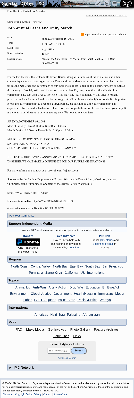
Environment (19, 293)
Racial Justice (87, 300)
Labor (27, 300)
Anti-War (37, 21)
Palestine (73, 314)
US (82, 272)
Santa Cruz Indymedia (18, 21)
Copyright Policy (23, 394)
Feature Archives (106, 329)
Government (62, 293)
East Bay (76, 266)
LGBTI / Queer (45, 300)
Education (93, 287)
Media (119, 293)
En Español (110, 287)
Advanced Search (67, 358)
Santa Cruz (53, 272)
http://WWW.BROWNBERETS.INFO (28, 193)
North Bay (60, 266)
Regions (15, 259)
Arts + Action (58, 287)
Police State (66, 300)
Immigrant (105, 293)
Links (77, 336)
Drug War (76, 287)
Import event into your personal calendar (106, 34)
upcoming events (103, 243)
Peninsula (36, 272)
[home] (30, 4)
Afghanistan (91, 314)
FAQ (19, 329)
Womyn (105, 300)
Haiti (53, 314)
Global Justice (41, 293)
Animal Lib (22, 287)
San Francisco (112, 266)
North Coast (19, 266)
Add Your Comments (21, 215)
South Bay (92, 266)
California (71, 272)
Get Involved (57, 329)
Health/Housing (85, 293)
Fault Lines (61, 336)
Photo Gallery (80, 329)
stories (107, 240)
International (96, 272)
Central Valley (41, 266)
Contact (47, 394)
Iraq (62, 314)
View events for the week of (106, 15)
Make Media (35, 329)
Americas (41, 314)
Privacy (37, 394)
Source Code (60, 394)
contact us (73, 247)
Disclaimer (7, 394)
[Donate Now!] (28, 242)
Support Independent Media (30, 223)
